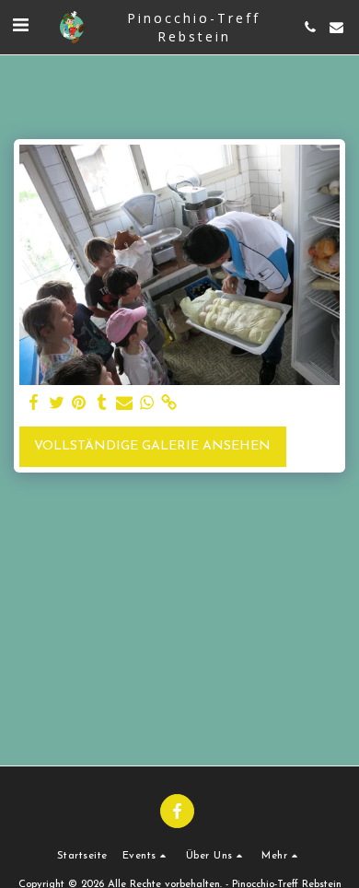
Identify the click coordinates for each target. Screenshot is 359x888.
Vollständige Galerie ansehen (152, 446)
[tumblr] (102, 403)
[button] (20, 26)
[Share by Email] (124, 403)
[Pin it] (79, 403)
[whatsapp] (147, 403)
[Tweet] (57, 403)
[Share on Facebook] (34, 403)
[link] (169, 403)
